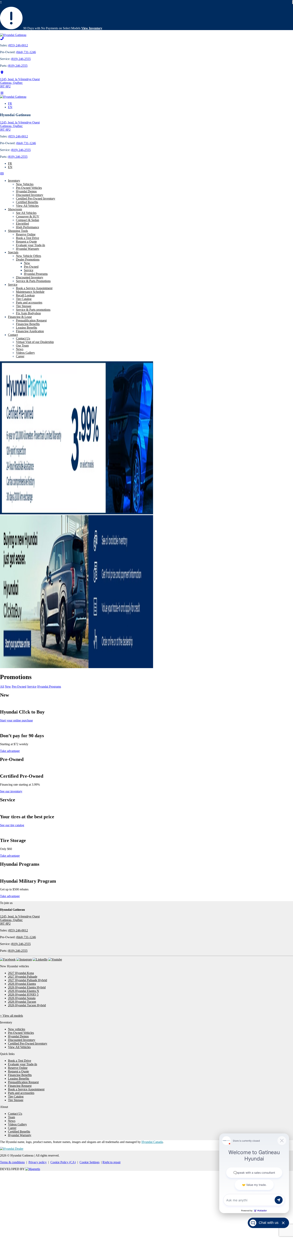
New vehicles (16, 1029)
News (19, 349)
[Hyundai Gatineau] (13, 35)
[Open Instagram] (24, 959)
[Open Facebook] (8, 959)
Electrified (22, 223)
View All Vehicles (27, 205)
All (2, 686)
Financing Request (19, 1085)
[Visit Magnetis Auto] (32, 1169)
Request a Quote (26, 241)
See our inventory (11, 791)
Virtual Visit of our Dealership (35, 342)
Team (11, 1117)
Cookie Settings (89, 1162)
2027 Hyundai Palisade (22, 976)
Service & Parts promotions (33, 309)
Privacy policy (38, 1162)
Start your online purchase (16, 720)
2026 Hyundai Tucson (22, 1001)
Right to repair (111, 1162)
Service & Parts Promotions (33, 281)
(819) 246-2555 (21, 59)
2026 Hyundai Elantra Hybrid (27, 987)
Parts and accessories (29, 302)
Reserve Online (25, 234)
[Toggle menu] (2, 93)
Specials (13, 252)
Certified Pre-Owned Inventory (35, 198)
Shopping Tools (18, 230)
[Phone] (2, 38)
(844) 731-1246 (26, 52)
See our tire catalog (12, 825)
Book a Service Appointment (34, 288)
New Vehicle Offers (28, 256)
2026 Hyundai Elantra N (23, 991)
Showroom (15, 209)
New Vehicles (24, 184)
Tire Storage (23, 306)
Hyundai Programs (36, 273)
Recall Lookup (25, 295)
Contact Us (23, 338)
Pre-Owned (31, 266)
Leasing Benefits (26, 327)
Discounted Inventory (29, 195)
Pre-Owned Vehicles (29, 187)
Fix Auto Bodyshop (28, 313)
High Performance (27, 227)
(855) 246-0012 (18, 45)
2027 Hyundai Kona (21, 973)
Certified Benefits (27, 202)
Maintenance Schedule (30, 291)
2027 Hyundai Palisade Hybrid (27, 980)
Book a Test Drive (27, 238)
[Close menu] (2, 173)
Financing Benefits (28, 324)
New (27, 263)
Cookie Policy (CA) (63, 1162)
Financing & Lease (20, 317)
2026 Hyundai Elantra (22, 983)
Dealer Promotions (27, 259)
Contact (13, 334)
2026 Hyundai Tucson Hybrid (27, 1005)
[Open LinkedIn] (40, 959)
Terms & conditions (12, 1162)
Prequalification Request (31, 320)
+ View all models (11, 1015)
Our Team (22, 345)
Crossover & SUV (27, 216)
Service (28, 270)
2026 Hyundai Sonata (21, 998)
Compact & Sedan (27, 220)
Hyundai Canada (152, 1142)
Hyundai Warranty (27, 248)
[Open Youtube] (55, 959)
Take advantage (10, 751)
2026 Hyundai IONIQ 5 (23, 994)
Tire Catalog (23, 299)
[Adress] (2, 72)
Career (20, 356)
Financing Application (30, 331)
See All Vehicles (26, 213)
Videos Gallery (25, 352)
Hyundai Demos (26, 191)
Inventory (14, 180)
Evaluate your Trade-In (30, 245)
